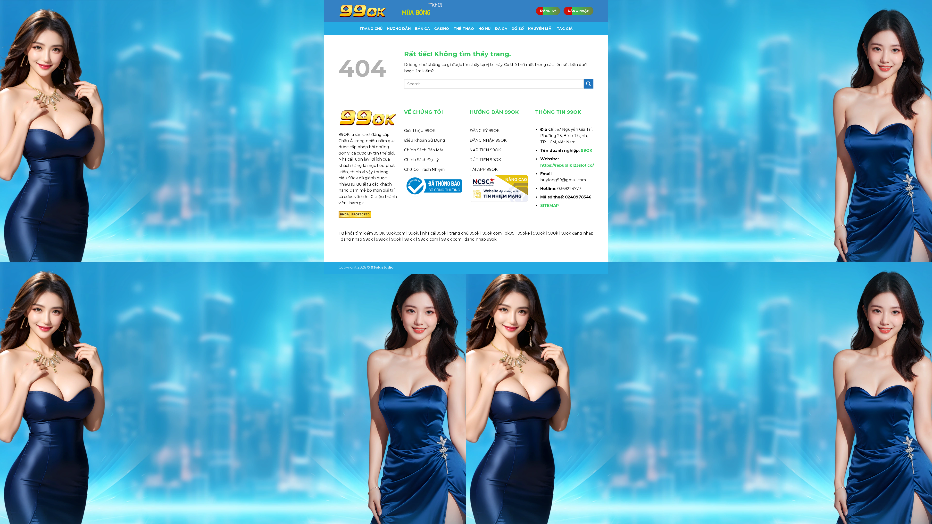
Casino (441, 28)
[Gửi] (588, 84)
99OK (586, 150)
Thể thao (464, 28)
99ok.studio (382, 267)
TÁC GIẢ (565, 28)
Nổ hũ (484, 28)
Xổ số (518, 28)
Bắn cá (422, 28)
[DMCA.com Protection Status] (355, 214)
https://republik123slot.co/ (567, 165)
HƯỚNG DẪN (399, 28)
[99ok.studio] (363, 11)
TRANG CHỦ (371, 28)
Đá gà (501, 28)
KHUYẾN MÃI (540, 28)
